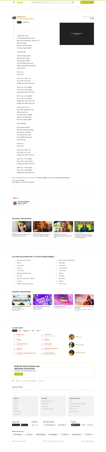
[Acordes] (14, 29)
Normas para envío (74, 411)
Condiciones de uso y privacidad (78, 403)
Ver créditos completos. (41, 177)
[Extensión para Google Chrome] (35, 425)
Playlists (16, 408)
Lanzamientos (17, 414)
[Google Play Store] (16, 425)
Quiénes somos (73, 408)
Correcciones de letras (47, 408)
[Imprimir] (14, 32)
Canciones (16, 401)
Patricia (22, 180)
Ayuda (71, 401)
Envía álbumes (45, 403)
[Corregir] (14, 34)
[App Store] (24, 425)
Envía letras (44, 406)
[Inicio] (12, 381)
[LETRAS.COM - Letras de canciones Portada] (20, 2)
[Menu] (14, 2)
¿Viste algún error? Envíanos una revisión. (23, 182)
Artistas (16, 403)
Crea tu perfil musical (47, 401)
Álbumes (16, 406)
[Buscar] (72, 2)
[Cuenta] (92, 2)
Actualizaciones (18, 411)
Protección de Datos (75, 406)
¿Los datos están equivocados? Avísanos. (59, 177)
